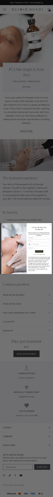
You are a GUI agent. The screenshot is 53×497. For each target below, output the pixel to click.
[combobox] (30, 244)
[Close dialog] (50, 225)
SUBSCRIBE (39, 251)
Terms (33, 270)
